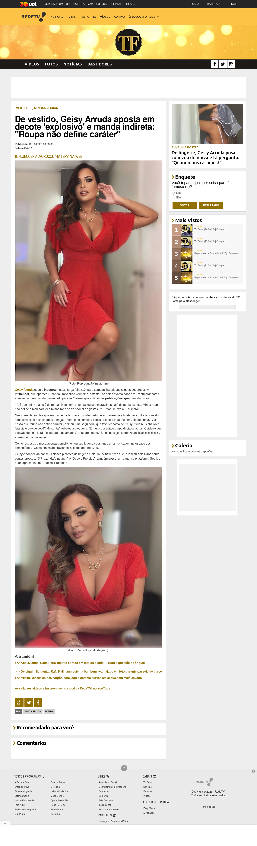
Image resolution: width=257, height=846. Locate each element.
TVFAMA (49, 711)
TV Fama (72, 16)
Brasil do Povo (21, 786)
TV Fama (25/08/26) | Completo (210, 241)
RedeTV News (58, 804)
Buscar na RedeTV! (145, 16)
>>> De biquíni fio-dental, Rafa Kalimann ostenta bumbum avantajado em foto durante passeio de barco (88, 671)
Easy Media (149, 808)
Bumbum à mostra (185, 147)
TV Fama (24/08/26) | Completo (210, 229)
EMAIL (233, 4)
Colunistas (104, 791)
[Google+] (19, 702)
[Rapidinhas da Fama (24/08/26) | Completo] (186, 254)
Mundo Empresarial (24, 800)
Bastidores (99, 64)
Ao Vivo (119, 16)
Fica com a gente (23, 791)
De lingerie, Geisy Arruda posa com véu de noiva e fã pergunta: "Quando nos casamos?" (205, 157)
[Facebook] (214, 64)
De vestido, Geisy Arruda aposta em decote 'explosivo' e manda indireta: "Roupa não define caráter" (85, 126)
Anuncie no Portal (108, 782)
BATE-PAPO (214, 4)
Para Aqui (19, 804)
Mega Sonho (57, 795)
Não (178, 197)
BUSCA (195, 4)
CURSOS (101, 4)
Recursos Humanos (109, 809)
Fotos (51, 64)
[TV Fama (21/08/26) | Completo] (186, 266)
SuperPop (19, 813)
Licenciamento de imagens (112, 786)
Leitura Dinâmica (59, 791)
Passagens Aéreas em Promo (114, 820)
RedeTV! (33, 14)
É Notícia (55, 786)
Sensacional (57, 809)
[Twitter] (223, 64)
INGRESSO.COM (53, 4)
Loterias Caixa (21, 795)
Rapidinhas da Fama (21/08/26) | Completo (216, 277)
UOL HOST (72, 4)
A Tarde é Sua (21, 782)
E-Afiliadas (148, 812)
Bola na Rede (58, 782)
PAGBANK (87, 4)
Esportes (89, 16)
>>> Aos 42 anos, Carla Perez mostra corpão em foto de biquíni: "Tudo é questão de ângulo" (80, 662)
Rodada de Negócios (25, 809)
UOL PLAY (116, 4)
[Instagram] (231, 64)
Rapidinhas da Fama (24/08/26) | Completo (216, 253)
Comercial (104, 795)
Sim (178, 193)
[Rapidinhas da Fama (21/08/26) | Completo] (186, 278)
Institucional (105, 804)
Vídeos (105, 16)
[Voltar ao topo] (124, 768)
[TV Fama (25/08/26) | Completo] (186, 242)
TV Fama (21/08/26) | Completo (210, 265)
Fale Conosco (106, 800)
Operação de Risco (60, 800)
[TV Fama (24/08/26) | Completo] (186, 230)
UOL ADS (130, 4)
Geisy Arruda (24, 389)
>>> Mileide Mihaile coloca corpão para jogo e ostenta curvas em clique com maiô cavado (78, 678)
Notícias (56, 16)
